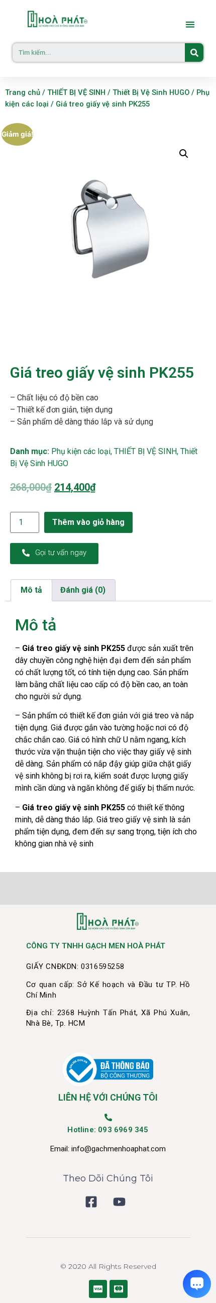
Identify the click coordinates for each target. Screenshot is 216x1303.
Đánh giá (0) (82, 590)
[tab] (31, 590)
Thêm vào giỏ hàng (88, 522)
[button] (190, 24)
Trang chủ (22, 92)
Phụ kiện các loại (81, 451)
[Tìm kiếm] (194, 52)
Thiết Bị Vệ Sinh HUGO (151, 92)
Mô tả (31, 590)
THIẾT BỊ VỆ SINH (76, 92)
